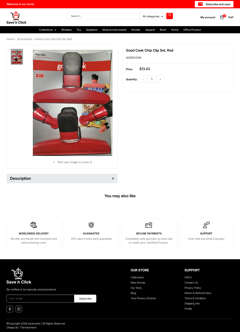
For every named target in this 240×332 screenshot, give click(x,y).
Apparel (150, 29)
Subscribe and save (217, 4)
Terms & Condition (195, 298)
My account (207, 17)
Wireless (66, 29)
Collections (46, 29)
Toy (79, 29)
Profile (188, 308)
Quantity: (131, 79)
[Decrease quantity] (143, 79)
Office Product (192, 29)
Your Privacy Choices (143, 298)
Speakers (91, 29)
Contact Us (191, 282)
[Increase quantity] (160, 79)
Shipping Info (192, 303)
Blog (133, 293)
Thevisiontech (28, 327)
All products (24, 39)
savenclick (34, 323)
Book (163, 29)
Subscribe (85, 298)
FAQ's (188, 277)
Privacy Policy (192, 287)
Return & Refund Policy (198, 293)
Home (174, 29)
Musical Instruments (114, 29)
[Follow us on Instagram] (19, 309)
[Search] (169, 16)
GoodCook (133, 57)
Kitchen (135, 29)
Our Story (136, 287)
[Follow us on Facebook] (10, 309)
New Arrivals (138, 282)
